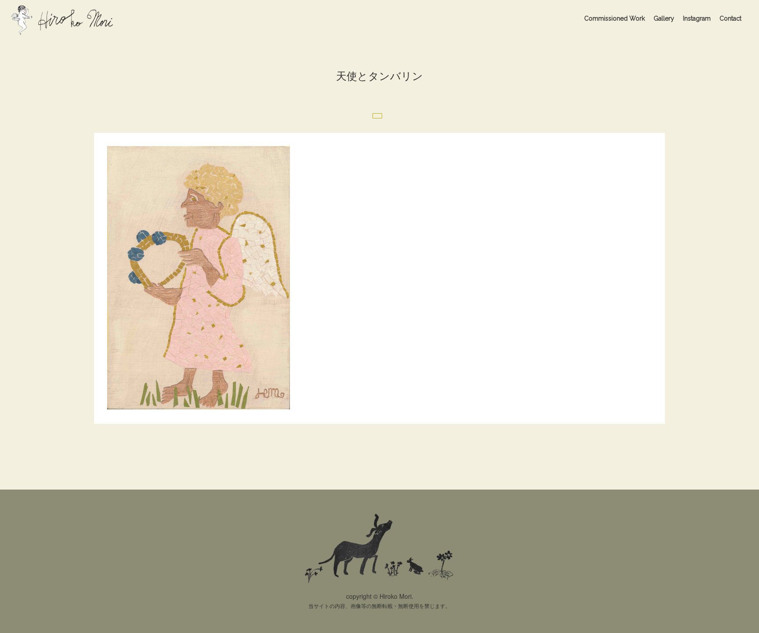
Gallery (664, 18)
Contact (730, 18)
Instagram (697, 18)
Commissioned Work (614, 18)
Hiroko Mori (64, 19)
